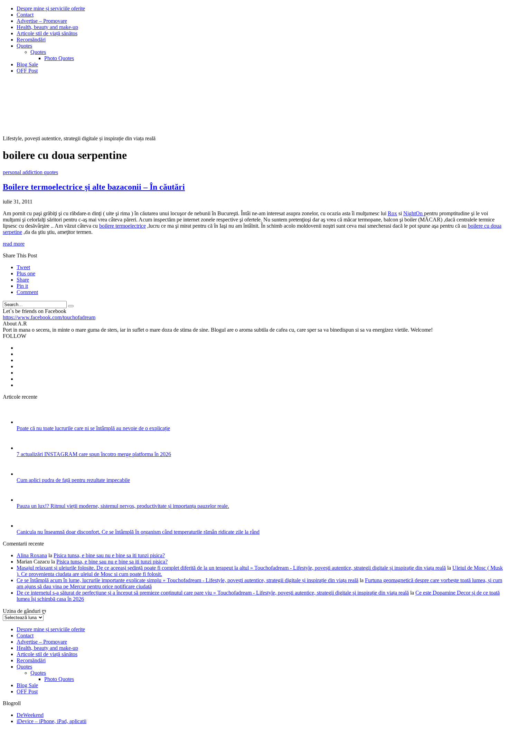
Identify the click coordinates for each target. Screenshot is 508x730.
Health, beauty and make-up (47, 27)
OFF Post (27, 71)
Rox (392, 213)
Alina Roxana (32, 555)
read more (14, 244)
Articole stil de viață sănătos (47, 33)
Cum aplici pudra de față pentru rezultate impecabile (73, 480)
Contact (25, 15)
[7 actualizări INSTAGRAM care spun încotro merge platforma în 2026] (26, 448)
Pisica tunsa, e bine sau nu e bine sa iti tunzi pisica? (109, 555)
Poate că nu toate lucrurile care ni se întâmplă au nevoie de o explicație (93, 428)
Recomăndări (31, 39)
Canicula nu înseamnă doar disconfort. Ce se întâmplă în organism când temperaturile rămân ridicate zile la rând (138, 532)
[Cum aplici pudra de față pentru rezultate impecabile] (26, 474)
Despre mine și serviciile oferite (51, 8)
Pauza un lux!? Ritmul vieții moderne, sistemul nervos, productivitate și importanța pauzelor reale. (123, 506)
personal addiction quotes (30, 172)
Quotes (24, 46)
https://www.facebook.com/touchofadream (49, 317)
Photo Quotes (59, 58)
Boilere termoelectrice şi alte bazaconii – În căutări (94, 186)
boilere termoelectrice (122, 226)
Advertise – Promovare (42, 21)
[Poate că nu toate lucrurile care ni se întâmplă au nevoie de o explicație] (26, 422)
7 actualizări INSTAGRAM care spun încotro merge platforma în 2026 (94, 454)
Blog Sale (27, 64)
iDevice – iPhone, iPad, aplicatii (51, 721)
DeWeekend (30, 715)
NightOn (413, 213)
